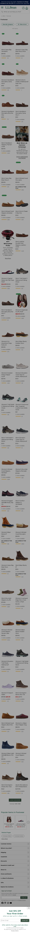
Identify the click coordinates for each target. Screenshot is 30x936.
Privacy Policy (15, 930)
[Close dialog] (28, 908)
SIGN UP (25, 920)
